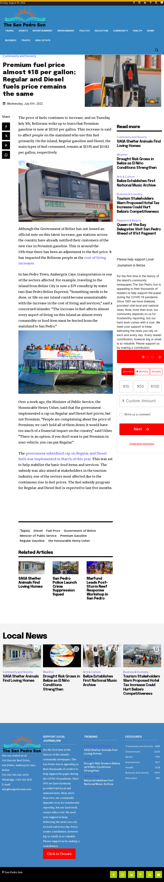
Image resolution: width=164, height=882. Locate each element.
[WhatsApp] (6, 155)
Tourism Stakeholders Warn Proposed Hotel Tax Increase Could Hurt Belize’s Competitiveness (141, 685)
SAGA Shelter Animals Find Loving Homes (30, 582)
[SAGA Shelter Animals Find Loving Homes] (31, 567)
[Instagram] (139, 3)
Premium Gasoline (73, 536)
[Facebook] (134, 3)
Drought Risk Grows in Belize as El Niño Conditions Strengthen (137, 163)
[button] (156, 50)
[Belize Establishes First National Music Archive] (102, 655)
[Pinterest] (150, 3)
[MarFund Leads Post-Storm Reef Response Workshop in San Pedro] (100, 567)
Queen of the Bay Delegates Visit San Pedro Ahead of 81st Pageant (139, 229)
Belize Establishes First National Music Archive (100, 681)
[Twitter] (156, 3)
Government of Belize (80, 531)
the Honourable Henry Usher (69, 541)
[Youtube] (161, 3)
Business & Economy (129, 194)
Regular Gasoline (32, 541)
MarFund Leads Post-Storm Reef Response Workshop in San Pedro (97, 588)
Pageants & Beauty (129, 220)
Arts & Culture (126, 176)
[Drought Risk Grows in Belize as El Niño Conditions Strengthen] (62, 655)
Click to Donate (59, 854)
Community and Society (19, 56)
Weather (122, 154)
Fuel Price (53, 531)
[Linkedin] (145, 3)
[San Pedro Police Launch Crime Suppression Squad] (66, 567)
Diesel (38, 531)
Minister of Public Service (38, 536)
